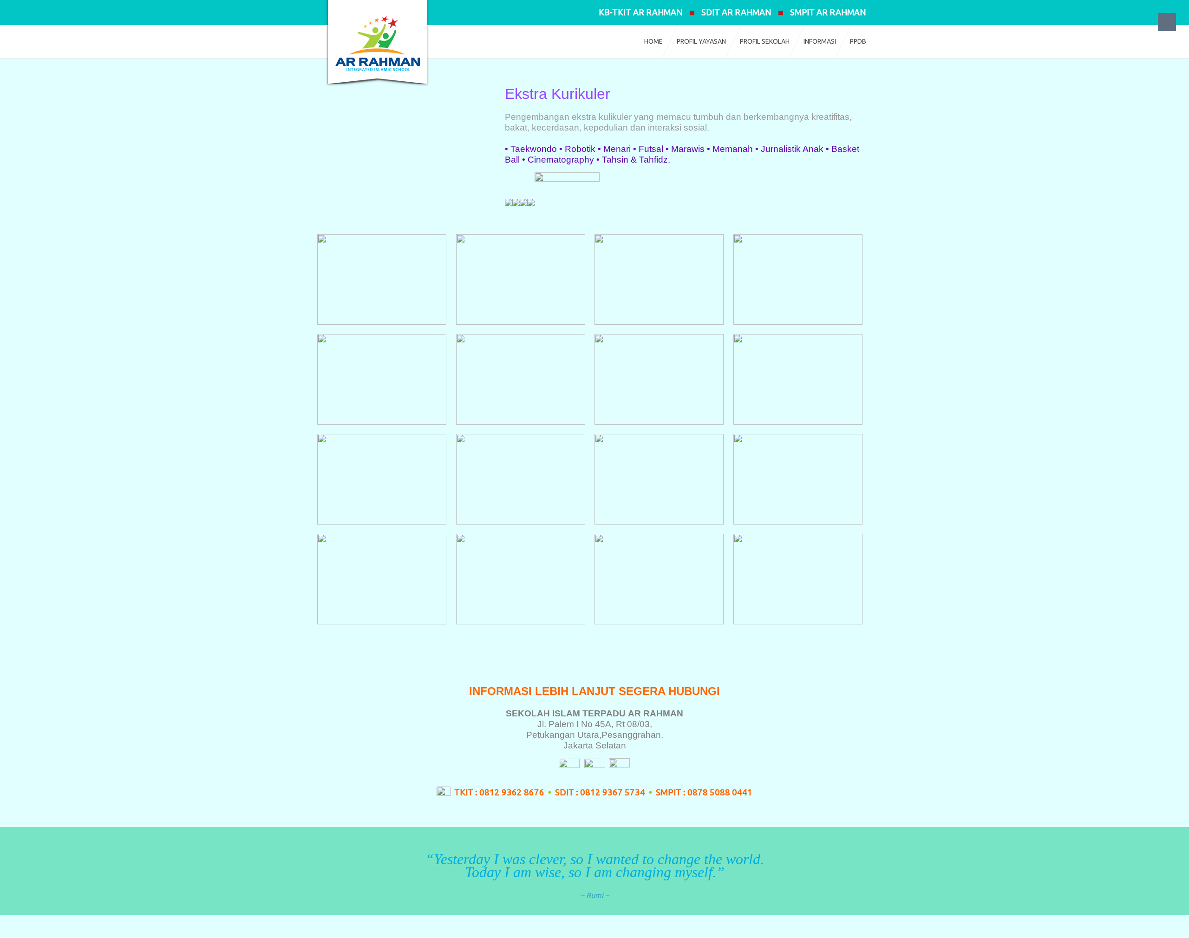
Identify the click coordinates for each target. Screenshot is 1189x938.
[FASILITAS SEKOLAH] (523, 202)
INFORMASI (820, 41)
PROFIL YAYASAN (701, 41)
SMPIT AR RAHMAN (828, 12)
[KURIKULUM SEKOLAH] (516, 202)
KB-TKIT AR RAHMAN (641, 12)
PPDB (858, 41)
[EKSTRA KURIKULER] (531, 202)
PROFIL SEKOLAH (765, 41)
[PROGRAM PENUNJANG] (567, 202)
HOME (653, 41)
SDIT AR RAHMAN (736, 12)
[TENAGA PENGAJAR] (508, 202)
